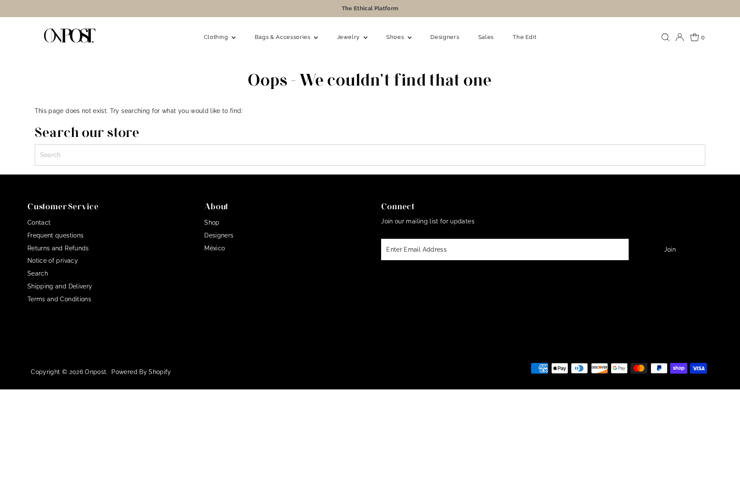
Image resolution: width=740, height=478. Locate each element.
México (214, 248)
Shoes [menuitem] (396, 37)
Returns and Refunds (58, 248)
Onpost (95, 371)
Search (37, 273)
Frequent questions (55, 235)
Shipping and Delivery (59, 286)
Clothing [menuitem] (217, 37)
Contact (39, 222)
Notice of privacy (52, 260)
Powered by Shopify (141, 371)
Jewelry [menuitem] (349, 37)
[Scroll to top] (722, 460)
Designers (218, 235)
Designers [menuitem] (444, 37)
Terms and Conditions (59, 299)
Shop (211, 222)
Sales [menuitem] (486, 37)
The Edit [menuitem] (524, 37)
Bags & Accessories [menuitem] (283, 37)
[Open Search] (665, 37)
